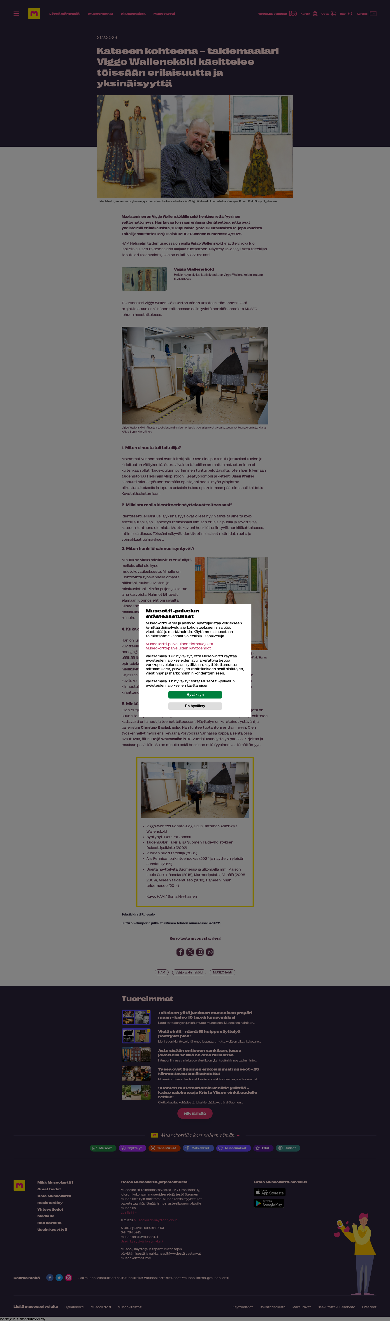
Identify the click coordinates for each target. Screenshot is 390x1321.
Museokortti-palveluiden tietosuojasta (179, 644)
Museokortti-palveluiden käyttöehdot (178, 648)
